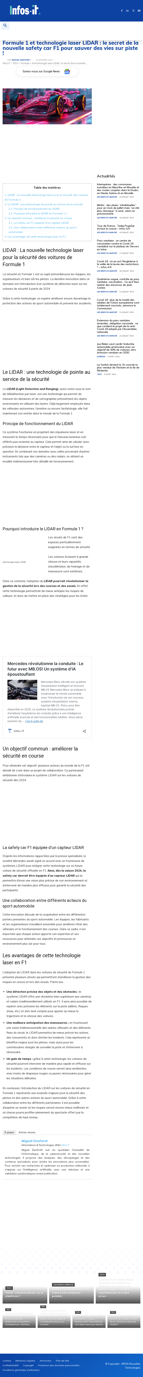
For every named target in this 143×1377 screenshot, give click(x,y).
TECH (15, 63)
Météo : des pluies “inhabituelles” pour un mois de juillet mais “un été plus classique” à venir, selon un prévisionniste (118, 209)
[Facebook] (122, 11)
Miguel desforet (21, 60)
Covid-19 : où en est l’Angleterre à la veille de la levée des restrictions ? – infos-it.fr (118, 264)
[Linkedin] (128, 11)
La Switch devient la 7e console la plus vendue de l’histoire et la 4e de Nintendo (118, 367)
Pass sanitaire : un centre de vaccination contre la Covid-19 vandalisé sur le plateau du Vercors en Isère (118, 245)
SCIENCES (101, 357)
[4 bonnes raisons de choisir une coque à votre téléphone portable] (71, 1289)
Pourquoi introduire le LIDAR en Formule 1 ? (38, 213)
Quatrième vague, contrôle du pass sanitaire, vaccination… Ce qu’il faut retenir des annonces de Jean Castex (118, 283)
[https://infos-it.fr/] (25, 10)
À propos (9, 1132)
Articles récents (27, 1132)
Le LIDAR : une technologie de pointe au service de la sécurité (44, 204)
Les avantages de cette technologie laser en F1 (35, 236)
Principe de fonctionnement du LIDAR (34, 208)
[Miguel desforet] (5, 60)
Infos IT (6, 63)
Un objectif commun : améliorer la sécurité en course (38, 218)
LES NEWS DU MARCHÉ (107, 197)
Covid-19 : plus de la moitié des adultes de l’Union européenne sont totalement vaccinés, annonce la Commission (118, 304)
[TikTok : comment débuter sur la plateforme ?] (25, 1289)
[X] (133, 11)
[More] (97, 1250)
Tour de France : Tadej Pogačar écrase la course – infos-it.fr (116, 227)
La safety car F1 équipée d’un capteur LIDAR (39, 222)
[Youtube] (139, 11)
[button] (5, 25)
